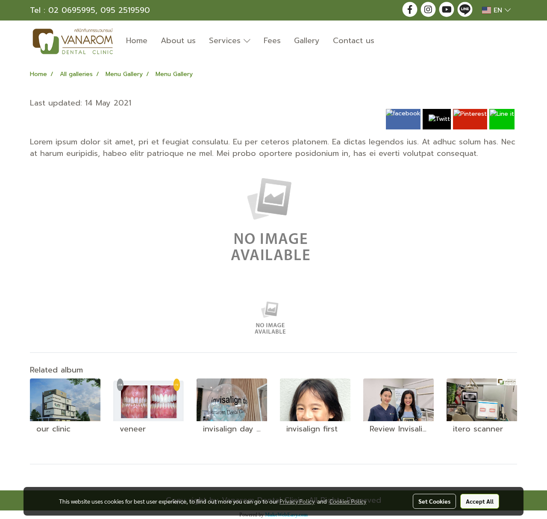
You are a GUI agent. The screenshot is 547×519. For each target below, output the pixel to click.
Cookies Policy (347, 501)
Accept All (480, 501)
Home (136, 41)
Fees (272, 41)
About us (178, 41)
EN (498, 10)
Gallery (307, 41)
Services (226, 41)
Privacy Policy (297, 501)
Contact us (353, 41)
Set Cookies (434, 501)
